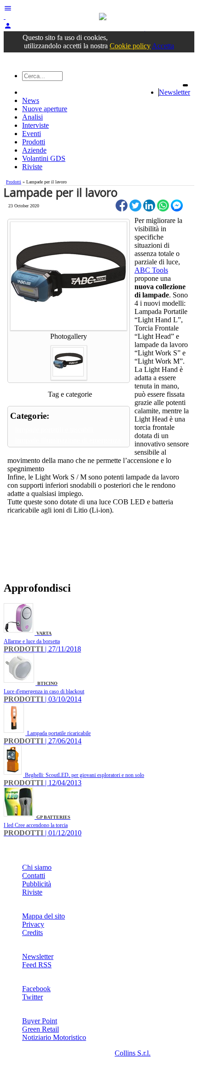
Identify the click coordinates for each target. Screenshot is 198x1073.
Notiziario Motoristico (54, 1037)
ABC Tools (151, 270)
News (30, 100)
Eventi (31, 133)
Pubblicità (36, 884)
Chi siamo (37, 867)
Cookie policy (130, 46)
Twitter (32, 997)
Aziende (34, 150)
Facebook (36, 989)
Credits (32, 932)
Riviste (32, 167)
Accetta (163, 46)
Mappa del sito (43, 916)
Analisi (32, 117)
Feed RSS (37, 965)
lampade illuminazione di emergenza (68, 440)
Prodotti (33, 142)
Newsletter (174, 92)
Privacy (33, 924)
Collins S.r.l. (133, 1053)
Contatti (33, 875)
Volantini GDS (43, 158)
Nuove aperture (44, 109)
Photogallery (68, 336)
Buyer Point (39, 1021)
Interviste (35, 125)
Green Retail (40, 1029)
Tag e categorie (70, 394)
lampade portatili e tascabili (54, 430)
